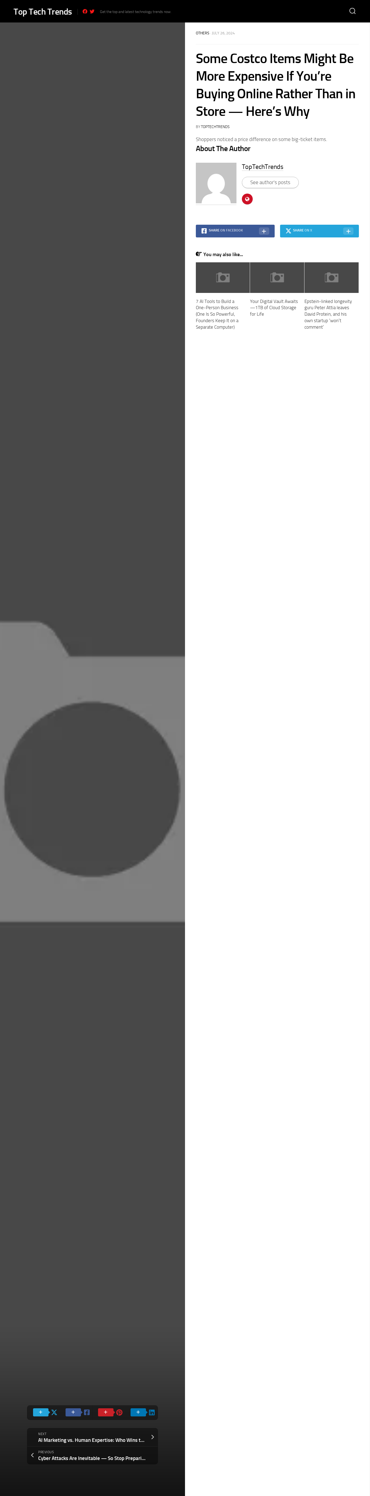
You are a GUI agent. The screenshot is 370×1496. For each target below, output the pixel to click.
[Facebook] (85, 11)
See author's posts (270, 182)
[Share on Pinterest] (108, 1413)
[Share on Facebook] (76, 1413)
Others (202, 33)
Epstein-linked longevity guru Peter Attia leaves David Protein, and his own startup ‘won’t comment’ (328, 314)
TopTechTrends (215, 127)
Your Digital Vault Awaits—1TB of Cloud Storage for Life (274, 308)
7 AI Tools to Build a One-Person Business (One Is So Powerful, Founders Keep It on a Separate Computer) (217, 314)
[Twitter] (92, 11)
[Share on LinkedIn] (141, 1413)
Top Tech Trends (43, 11)
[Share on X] (43, 1413)
